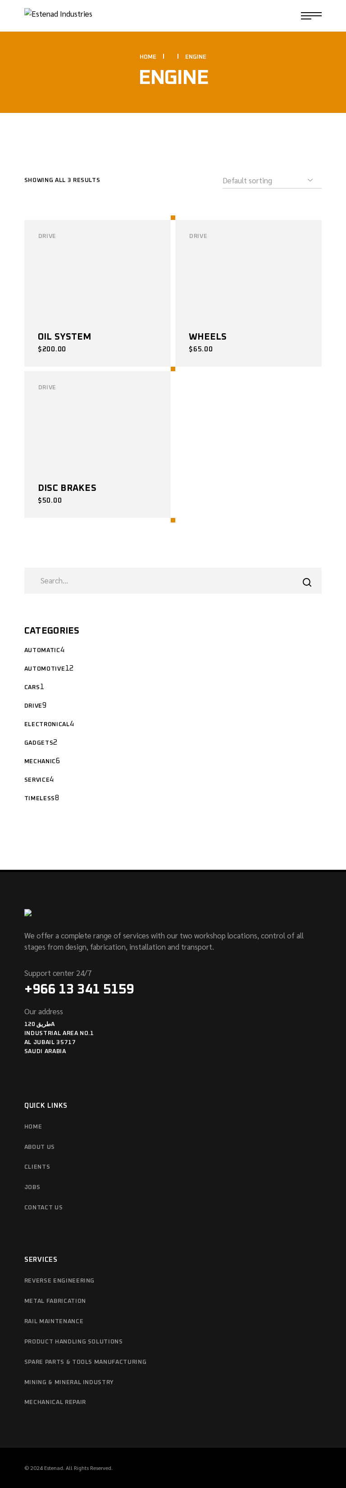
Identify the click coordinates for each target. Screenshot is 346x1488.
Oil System (64, 336)
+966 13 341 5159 (79, 989)
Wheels (208, 336)
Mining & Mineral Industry (69, 1382)
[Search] (307, 582)
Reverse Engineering (59, 1281)
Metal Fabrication (55, 1301)
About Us (39, 1147)
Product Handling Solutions (73, 1342)
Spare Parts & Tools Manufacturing (85, 1362)
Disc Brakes (67, 488)
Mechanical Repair (55, 1402)
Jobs (32, 1187)
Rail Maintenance (53, 1322)
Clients (37, 1167)
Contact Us (43, 1208)
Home (33, 1127)
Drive (47, 236)
